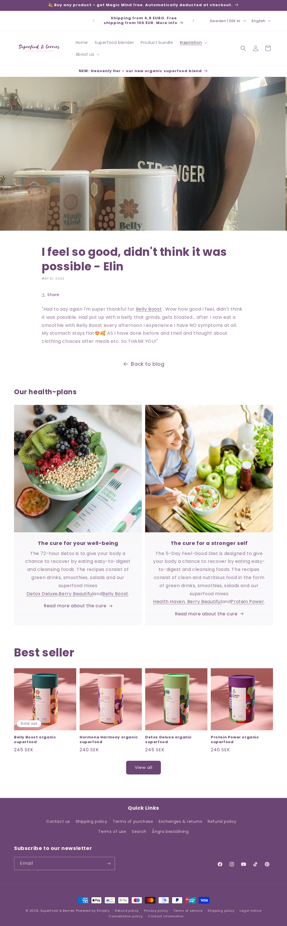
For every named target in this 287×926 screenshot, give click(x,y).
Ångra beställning (170, 831)
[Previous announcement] (93, 20)
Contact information (166, 916)
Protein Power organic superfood (235, 740)
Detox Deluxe (42, 593)
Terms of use (112, 831)
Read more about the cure (75, 606)
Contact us (58, 821)
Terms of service (187, 910)
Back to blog (147, 363)
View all (143, 767)
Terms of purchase (133, 821)
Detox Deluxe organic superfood (168, 740)
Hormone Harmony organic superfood (109, 740)
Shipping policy (91, 821)
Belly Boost (149, 309)
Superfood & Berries (57, 910)
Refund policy (222, 821)
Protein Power (247, 601)
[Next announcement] (193, 20)
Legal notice (250, 910)
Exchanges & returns (180, 821)
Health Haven (169, 601)
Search (139, 831)
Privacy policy (156, 910)
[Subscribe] (108, 863)
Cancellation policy (125, 916)
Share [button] (53, 294)
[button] (193, 42)
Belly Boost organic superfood (35, 740)
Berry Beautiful (76, 593)
